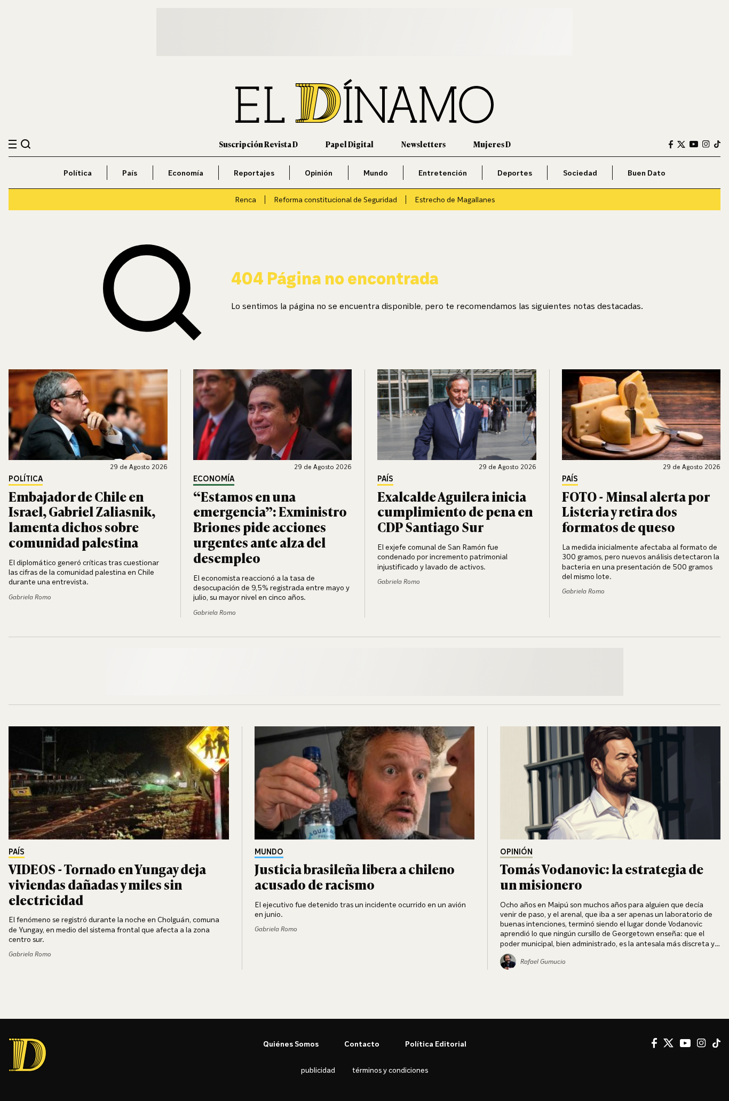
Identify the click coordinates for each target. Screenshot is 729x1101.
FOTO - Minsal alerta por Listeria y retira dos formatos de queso (635, 511)
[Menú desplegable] (13, 144)
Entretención (442, 172)
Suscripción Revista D (258, 143)
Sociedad (580, 172)
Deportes (514, 172)
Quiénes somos (291, 1043)
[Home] (364, 101)
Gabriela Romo (30, 597)
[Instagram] (706, 144)
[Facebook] (671, 144)
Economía (185, 172)
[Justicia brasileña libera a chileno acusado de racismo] (365, 782)
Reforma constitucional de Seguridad (335, 199)
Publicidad (318, 1069)
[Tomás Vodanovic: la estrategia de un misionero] (610, 782)
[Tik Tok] (716, 1043)
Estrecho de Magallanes (455, 199)
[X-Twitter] (681, 144)
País (129, 172)
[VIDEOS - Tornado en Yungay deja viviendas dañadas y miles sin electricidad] (119, 782)
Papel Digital (350, 143)
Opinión (318, 172)
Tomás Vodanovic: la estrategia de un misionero (601, 876)
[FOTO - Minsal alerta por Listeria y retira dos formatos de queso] (641, 414)
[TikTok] (717, 144)
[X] (668, 1043)
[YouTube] (694, 144)
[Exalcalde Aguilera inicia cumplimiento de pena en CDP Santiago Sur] (456, 414)
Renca (245, 199)
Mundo (375, 172)
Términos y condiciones (390, 1069)
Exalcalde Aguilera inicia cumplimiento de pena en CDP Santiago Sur (455, 511)
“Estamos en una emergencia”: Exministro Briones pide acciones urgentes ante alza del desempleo (270, 527)
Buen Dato (646, 172)
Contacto (361, 1043)
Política (78, 172)
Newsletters (423, 143)
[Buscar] (26, 143)
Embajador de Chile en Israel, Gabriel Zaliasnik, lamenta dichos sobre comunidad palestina (82, 519)
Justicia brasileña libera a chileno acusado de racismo (355, 876)
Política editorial (435, 1043)
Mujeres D (492, 143)
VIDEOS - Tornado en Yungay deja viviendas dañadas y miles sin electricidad (107, 884)
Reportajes (254, 172)
